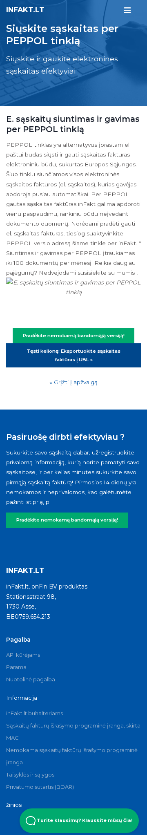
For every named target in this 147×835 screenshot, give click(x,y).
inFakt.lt (25, 9)
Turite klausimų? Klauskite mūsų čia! (84, 820)
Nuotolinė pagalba (30, 679)
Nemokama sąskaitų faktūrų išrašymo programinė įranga (72, 756)
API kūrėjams (23, 654)
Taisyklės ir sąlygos (30, 774)
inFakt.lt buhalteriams (34, 713)
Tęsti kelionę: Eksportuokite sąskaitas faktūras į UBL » (73, 355)
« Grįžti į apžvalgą (73, 382)
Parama (16, 667)
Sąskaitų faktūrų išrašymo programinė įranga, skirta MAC (73, 731)
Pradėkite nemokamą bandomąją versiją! (67, 520)
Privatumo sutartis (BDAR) (40, 787)
